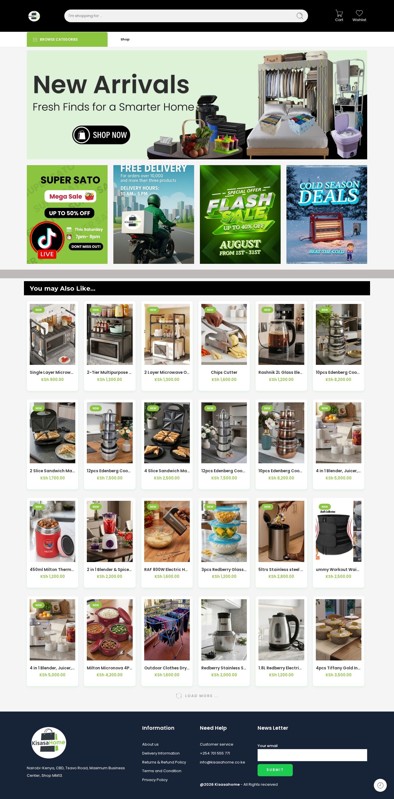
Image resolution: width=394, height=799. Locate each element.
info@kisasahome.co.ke (222, 762)
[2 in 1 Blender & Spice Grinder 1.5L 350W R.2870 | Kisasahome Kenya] (109, 531)
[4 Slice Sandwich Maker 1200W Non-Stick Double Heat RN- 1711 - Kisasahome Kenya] (167, 432)
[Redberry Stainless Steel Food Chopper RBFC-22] (224, 629)
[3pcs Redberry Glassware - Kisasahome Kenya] (224, 531)
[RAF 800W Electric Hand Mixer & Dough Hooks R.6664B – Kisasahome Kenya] (167, 531)
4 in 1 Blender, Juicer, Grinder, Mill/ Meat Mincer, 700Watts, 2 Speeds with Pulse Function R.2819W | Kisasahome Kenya (52, 668)
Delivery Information (161, 753)
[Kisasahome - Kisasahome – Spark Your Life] (34, 16)
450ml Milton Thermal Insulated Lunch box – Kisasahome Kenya (52, 569)
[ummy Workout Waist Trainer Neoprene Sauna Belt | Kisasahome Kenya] (338, 531)
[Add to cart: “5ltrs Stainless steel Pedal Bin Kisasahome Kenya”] (269, 556)
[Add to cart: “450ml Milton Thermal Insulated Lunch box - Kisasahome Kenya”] (40, 556)
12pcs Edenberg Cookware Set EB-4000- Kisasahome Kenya (224, 471)
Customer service (216, 744)
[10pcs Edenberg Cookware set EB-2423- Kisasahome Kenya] (281, 432)
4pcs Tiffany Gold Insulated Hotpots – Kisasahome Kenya (338, 668)
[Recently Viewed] (380, 785)
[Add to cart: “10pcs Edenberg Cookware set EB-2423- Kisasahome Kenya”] (269, 457)
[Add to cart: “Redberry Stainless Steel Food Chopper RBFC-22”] (212, 654)
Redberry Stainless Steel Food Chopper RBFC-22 (224, 668)
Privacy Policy (155, 780)
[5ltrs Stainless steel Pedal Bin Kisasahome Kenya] (281, 531)
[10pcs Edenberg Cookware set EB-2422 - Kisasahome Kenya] (338, 334)
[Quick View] (65, 359)
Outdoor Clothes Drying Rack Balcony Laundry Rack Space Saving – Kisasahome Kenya (167, 668)
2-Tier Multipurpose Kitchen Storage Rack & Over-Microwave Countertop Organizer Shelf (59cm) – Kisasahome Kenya (109, 372)
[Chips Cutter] (224, 334)
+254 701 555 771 (215, 753)
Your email (268, 745)
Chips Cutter (224, 372)
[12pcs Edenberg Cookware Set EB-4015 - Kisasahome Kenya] (109, 432)
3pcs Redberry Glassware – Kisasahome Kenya (224, 569)
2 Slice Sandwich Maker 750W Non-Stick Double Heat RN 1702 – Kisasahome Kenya (52, 471)
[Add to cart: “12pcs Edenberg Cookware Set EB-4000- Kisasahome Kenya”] (212, 457)
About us (150, 744)
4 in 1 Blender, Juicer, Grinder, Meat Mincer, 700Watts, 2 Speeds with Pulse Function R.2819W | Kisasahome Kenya (338, 471)
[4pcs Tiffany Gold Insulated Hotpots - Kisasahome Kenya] (338, 629)
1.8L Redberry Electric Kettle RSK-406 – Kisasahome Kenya (281, 668)
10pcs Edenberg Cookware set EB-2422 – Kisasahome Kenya (338, 372)
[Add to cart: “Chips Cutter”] (212, 359)
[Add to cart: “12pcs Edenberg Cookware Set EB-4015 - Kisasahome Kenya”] (97, 457)
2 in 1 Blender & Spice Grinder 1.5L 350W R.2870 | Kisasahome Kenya (109, 569)
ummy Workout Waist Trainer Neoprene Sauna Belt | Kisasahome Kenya (338, 569)
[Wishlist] (53, 359)
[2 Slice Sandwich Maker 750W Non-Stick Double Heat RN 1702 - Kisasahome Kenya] (52, 432)
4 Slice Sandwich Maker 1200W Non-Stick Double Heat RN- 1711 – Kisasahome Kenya (167, 471)
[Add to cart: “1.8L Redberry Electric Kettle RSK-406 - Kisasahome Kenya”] (269, 654)
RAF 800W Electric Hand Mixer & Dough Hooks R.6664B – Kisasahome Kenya (167, 569)
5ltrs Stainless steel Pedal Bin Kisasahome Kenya (281, 569)
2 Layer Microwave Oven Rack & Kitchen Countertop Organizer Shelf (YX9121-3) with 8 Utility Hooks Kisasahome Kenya (167, 372)
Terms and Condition (161, 771)
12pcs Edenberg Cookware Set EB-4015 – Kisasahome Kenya (109, 471)
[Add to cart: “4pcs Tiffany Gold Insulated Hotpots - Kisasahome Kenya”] (326, 654)
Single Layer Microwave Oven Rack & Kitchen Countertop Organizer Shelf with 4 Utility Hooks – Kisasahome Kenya (52, 372)
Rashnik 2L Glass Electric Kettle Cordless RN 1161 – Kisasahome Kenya (281, 372)
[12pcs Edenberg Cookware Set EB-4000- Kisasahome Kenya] (224, 432)
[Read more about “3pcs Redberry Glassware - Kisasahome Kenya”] (212, 556)
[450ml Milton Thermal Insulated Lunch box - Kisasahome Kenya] (52, 531)
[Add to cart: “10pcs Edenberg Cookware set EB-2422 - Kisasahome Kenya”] (326, 359)
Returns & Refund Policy (164, 762)
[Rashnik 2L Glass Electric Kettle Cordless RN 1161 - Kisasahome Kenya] (281, 334)
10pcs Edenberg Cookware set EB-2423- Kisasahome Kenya (281, 471)
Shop (125, 39)
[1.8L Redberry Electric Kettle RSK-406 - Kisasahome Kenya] (281, 629)
